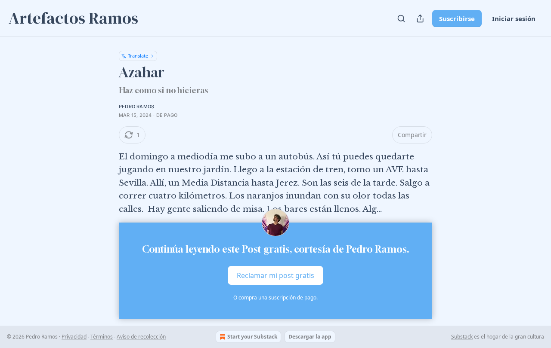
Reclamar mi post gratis (275, 275)
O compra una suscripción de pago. (275, 297)
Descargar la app (309, 336)
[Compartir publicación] (420, 18)
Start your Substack (252, 336)
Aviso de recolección (141, 336)
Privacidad (74, 336)
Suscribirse (457, 18)
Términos (101, 336)
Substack (462, 336)
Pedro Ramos (136, 107)
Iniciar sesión (514, 18)
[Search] (401, 18)
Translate (138, 55)
